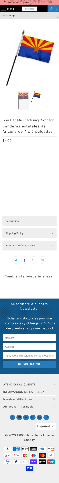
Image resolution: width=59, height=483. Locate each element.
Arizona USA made (15, 166)
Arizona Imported (42, 166)
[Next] (53, 57)
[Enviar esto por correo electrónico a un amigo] (42, 260)
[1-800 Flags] (29, 9)
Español (43, 426)
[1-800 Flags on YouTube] (19, 417)
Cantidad (8, 177)
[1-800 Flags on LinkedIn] (39, 417)
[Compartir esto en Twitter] (15, 260)
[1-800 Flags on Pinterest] (26, 417)
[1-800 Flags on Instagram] (33, 417)
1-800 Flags (25, 435)
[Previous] (5, 57)
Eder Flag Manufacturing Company (28, 120)
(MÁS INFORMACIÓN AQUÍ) (39, 3)
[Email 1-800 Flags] (46, 417)
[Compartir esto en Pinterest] (33, 260)
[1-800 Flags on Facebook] (12, 417)
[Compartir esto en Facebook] (24, 260)
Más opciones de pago (29, 213)
